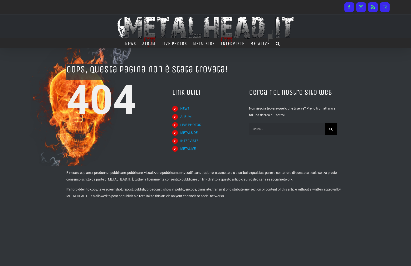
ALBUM (185, 117)
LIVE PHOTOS (190, 125)
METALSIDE (189, 133)
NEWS (184, 108)
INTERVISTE (189, 141)
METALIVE (188, 149)
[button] (278, 43)
